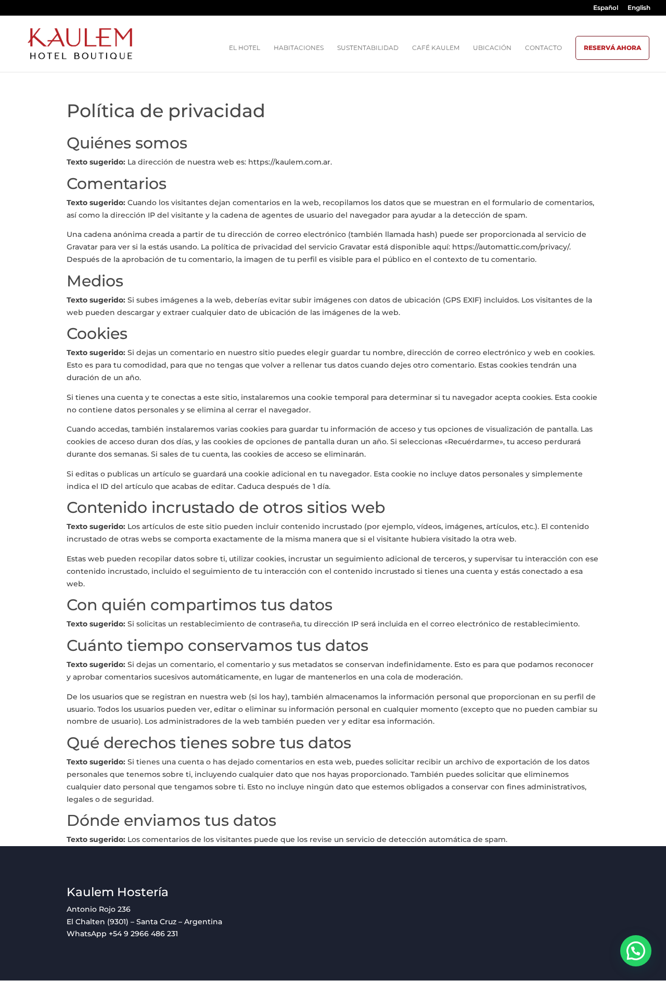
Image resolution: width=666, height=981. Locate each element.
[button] (635, 950)
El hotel (244, 48)
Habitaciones (299, 48)
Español (605, 8)
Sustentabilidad (368, 48)
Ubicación (492, 48)
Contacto (543, 48)
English (638, 8)
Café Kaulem (435, 48)
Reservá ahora (612, 48)
